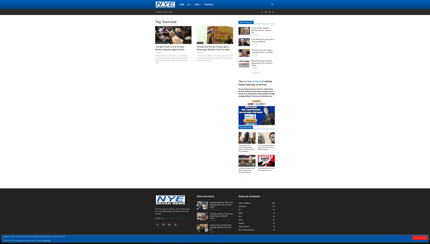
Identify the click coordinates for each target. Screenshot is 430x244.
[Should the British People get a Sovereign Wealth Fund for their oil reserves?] (215, 35)
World (260, 142)
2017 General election (245, 165)
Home (182, 4)
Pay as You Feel (255, 81)
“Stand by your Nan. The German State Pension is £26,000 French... (221, 216)
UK (188, 4)
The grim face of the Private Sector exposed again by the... (170, 48)
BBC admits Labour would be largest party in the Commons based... (262, 63)
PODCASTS (208, 4)
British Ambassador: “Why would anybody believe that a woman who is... (221, 205)
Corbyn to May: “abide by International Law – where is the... (261, 30)
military (261, 165)
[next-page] (243, 177)
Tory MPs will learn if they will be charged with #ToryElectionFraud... (247, 170)
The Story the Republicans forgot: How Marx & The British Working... (266, 147)
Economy (200, 43)
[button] (272, 5)
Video (197, 4)
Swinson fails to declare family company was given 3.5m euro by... (220, 227)
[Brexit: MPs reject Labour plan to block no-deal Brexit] (244, 42)
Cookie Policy (46, 241)
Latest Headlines (160, 43)
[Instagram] (265, 12)
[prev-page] (240, 177)
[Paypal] (269, 12)
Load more (255, 73)
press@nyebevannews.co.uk (174, 218)
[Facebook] (262, 12)
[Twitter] (273, 12)
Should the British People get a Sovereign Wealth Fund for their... (214, 48)
